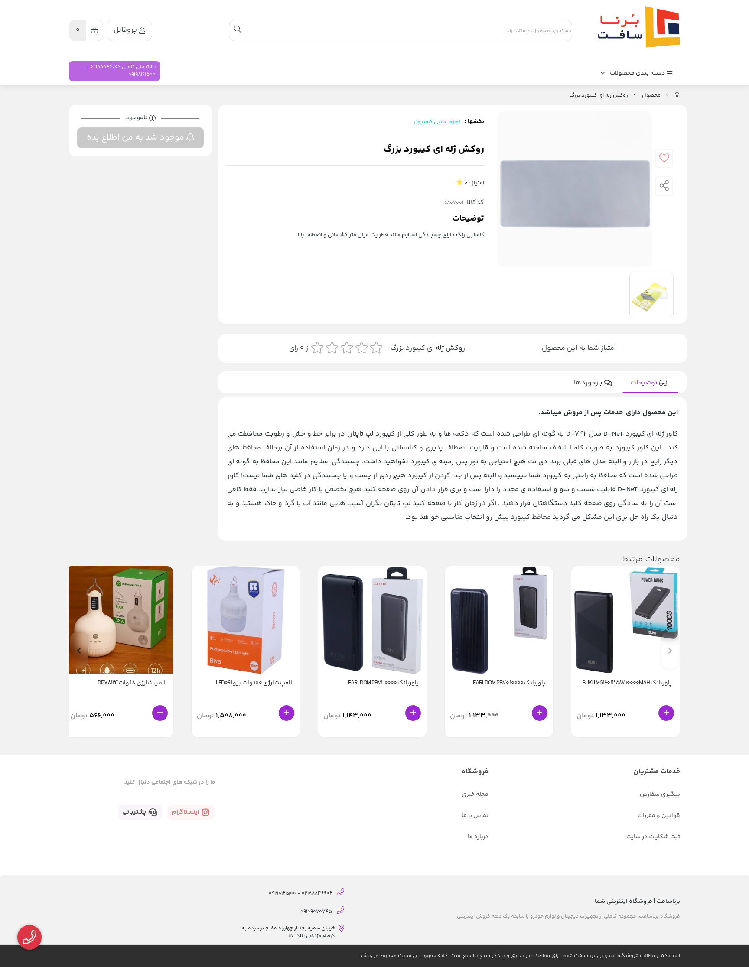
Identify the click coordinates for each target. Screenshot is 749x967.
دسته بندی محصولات (638, 73)
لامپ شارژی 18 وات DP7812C (132, 683)
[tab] (650, 383)
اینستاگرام (186, 812)
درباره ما (478, 837)
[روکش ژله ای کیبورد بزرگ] (636, 27)
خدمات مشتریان (656, 771)
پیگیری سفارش (660, 794)
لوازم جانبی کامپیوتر (437, 121)
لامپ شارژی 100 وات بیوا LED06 (254, 683)
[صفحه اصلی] (677, 95)
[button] (79, 650)
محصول (651, 95)
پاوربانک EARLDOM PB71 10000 (383, 683)
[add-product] (666, 713)
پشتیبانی (134, 812)
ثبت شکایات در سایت (653, 837)
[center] (237, 30)
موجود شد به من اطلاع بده (136, 137)
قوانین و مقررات (659, 815)
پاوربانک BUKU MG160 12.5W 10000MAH (627, 683)
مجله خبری (475, 794)
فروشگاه (475, 771)
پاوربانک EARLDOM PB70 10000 (509, 683)
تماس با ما (475, 815)
